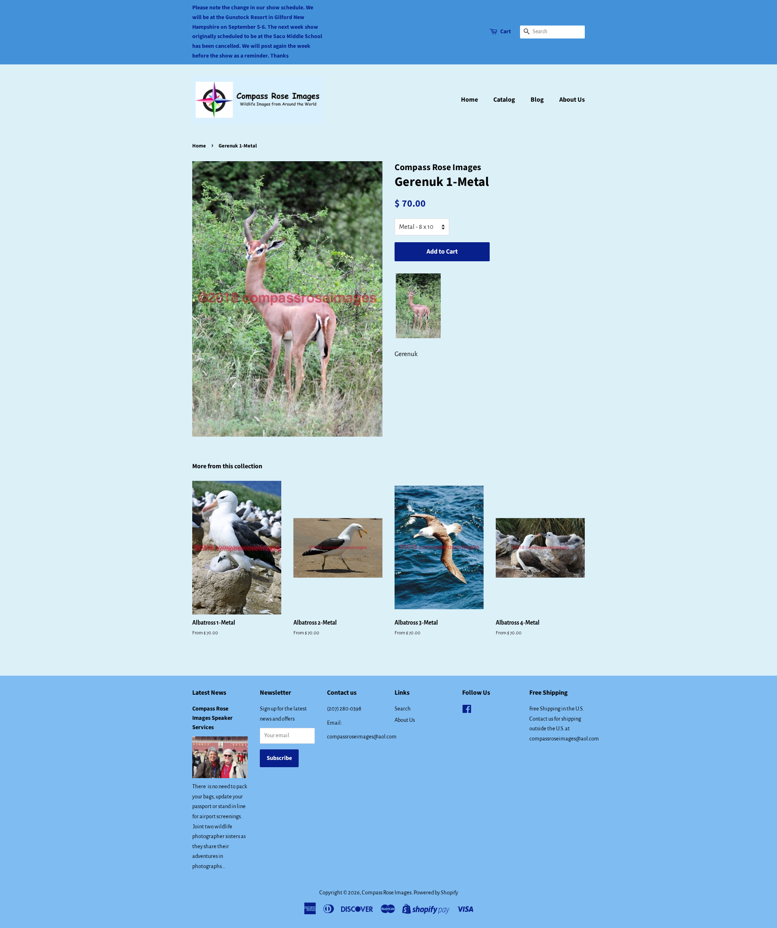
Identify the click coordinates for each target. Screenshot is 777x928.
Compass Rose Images (387, 893)
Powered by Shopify (436, 893)
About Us (572, 99)
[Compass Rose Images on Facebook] (466, 711)
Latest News (209, 692)
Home (469, 99)
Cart (505, 32)
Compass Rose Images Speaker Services (212, 718)
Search (403, 709)
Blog (537, 99)
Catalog (504, 99)
